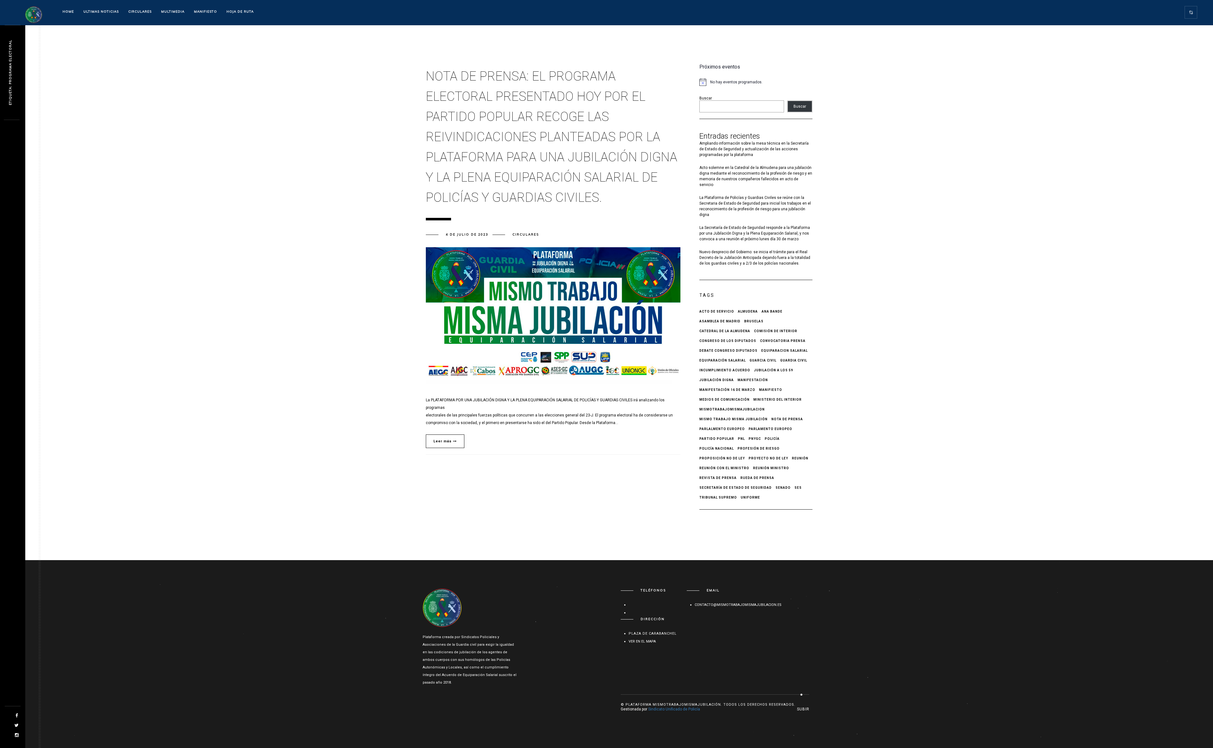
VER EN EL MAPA (642, 641)
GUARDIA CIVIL (793, 360)
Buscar (705, 98)
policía (772, 438)
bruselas (753, 321)
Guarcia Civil (763, 360)
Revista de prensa (718, 478)
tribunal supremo (718, 497)
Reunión (800, 458)
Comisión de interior (775, 331)
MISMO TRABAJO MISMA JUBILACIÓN (733, 419)
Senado (783, 487)
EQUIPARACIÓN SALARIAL (722, 360)
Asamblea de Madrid (719, 321)
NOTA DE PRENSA (787, 419)
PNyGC (755, 438)
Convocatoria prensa (783, 341)
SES (798, 487)
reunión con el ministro (724, 468)
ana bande (772, 311)
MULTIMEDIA (172, 11)
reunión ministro (771, 468)
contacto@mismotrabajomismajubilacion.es (738, 605)
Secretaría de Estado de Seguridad (735, 487)
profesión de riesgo (759, 448)
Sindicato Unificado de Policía (674, 709)
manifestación (753, 380)
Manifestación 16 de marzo (727, 390)
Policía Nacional (716, 448)
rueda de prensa (757, 478)
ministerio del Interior (777, 399)
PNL (741, 438)
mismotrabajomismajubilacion (732, 409)
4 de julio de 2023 (467, 234)
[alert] (755, 82)
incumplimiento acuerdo (724, 370)
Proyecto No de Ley (768, 458)
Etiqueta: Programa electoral (10, 72)
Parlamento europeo (770, 429)
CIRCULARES (140, 11)
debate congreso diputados (728, 350)
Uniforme (750, 497)
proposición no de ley (722, 458)
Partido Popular (716, 438)
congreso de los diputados (727, 341)
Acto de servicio (716, 311)
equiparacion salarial (784, 350)
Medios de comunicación (724, 399)
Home (68, 11)
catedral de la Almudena (724, 331)
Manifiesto (770, 390)
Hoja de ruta (240, 11)
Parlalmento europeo (722, 429)
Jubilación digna (716, 380)
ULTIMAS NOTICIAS (101, 11)
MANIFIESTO (205, 11)
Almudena (748, 311)
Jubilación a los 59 (773, 370)
